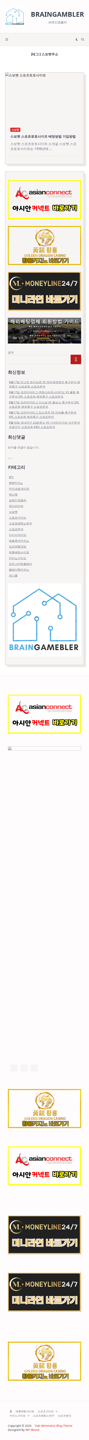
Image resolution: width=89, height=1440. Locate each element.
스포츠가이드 (17, 518)
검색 (11, 352)
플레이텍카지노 (19, 570)
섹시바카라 (16, 506)
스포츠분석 (16, 529)
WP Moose (32, 1430)
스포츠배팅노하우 (20, 523)
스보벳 (15, 129)
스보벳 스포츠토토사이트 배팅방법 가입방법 (43, 136)
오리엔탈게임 (17, 546)
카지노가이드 (17, 558)
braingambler (57, 14)
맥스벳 (13, 494)
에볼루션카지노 (19, 541)
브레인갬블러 (17, 500)
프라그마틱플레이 (20, 564)
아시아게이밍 (17, 535)
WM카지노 (16, 483)
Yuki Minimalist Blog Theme (53, 1426)
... (50, 148)
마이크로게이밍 (19, 489)
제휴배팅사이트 (19, 552)
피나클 (13, 575)
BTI (11, 477)
